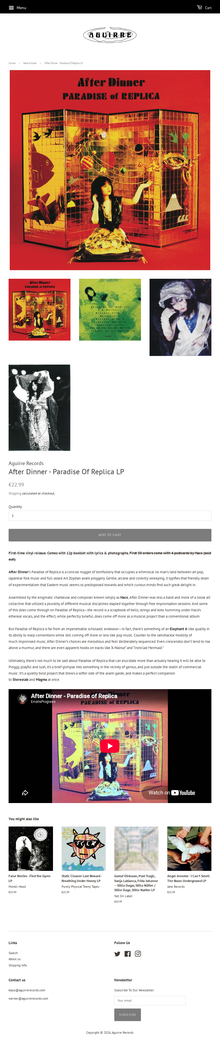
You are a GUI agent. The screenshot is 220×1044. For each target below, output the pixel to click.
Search (13, 953)
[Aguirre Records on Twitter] (117, 955)
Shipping (15, 493)
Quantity (15, 506)
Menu (20, 7)
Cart (208, 8)
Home (12, 63)
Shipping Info (18, 965)
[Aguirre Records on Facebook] (127, 955)
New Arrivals (30, 63)
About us (15, 959)
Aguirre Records (122, 1033)
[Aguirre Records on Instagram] (138, 955)
